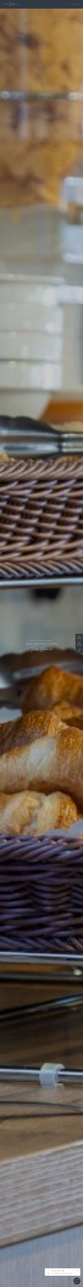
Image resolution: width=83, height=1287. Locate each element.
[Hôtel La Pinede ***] (11, 4)
